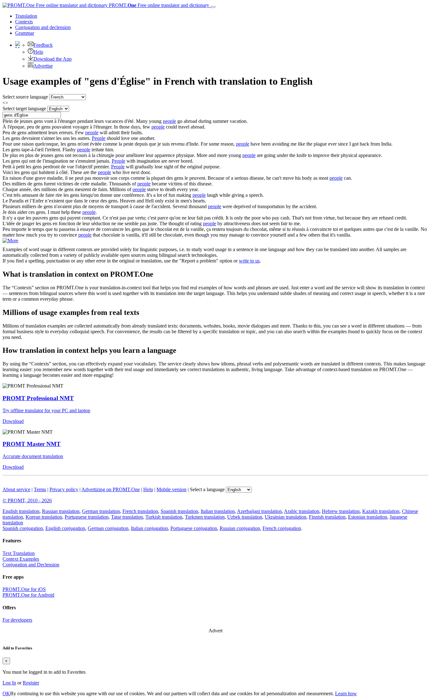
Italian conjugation (149, 528)
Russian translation (61, 511)
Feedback (43, 45)
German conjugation (108, 528)
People (98, 138)
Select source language (25, 96)
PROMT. (158, 5)
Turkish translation (163, 517)
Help (38, 52)
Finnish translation (327, 517)
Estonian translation (367, 517)
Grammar (24, 33)
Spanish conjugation (23, 528)
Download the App (52, 59)
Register (31, 682)
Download (13, 421)
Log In (9, 682)
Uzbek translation (244, 517)
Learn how (346, 693)
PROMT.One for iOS (24, 589)
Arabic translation (301, 511)
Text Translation (19, 553)
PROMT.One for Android (28, 595)
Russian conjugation (240, 528)
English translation (21, 511)
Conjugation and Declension (31, 564)
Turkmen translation (205, 517)
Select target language (24, 108)
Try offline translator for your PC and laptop (46, 410)
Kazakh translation (380, 511)
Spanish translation (179, 511)
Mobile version (171, 489)
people (169, 121)
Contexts (24, 21)
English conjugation (65, 528)
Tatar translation (127, 517)
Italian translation (218, 511)
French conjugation (282, 528)
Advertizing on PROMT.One (110, 489)
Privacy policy (64, 489)
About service (16, 489)
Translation (26, 16)
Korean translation (44, 517)
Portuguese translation (87, 517)
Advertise (43, 66)
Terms (40, 489)
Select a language (207, 489)
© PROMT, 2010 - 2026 (27, 500)
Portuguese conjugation (193, 528)
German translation (101, 511)
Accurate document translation (33, 456)
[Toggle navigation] (213, 7)
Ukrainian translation (285, 517)
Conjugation (43, 27)
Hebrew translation (341, 511)
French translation (140, 511)
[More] (10, 240)
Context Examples (21, 559)
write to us (249, 260)
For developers (17, 620)
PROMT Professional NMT (38, 398)
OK (6, 693)
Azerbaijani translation (259, 511)
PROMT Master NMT (32, 444)
